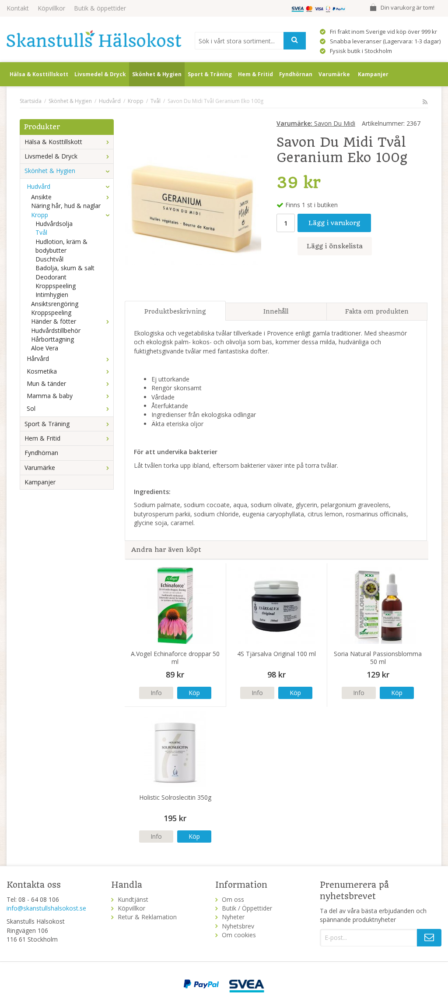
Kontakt (18, 8)
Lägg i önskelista (335, 246)
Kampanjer (373, 74)
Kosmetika (42, 371)
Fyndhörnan (295, 74)
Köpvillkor (51, 8)
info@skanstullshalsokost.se (46, 908)
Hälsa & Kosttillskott (39, 74)
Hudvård (38, 186)
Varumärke (334, 74)
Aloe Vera (44, 348)
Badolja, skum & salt (64, 268)
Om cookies (239, 935)
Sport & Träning (210, 74)
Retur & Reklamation (147, 917)
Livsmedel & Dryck (100, 74)
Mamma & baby (50, 396)
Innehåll (275, 311)
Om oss (233, 899)
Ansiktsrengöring (54, 304)
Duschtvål (49, 259)
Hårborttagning (52, 339)
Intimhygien (51, 294)
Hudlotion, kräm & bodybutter (61, 245)
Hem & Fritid (255, 74)
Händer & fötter (53, 321)
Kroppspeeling (55, 286)
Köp (194, 692)
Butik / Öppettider (247, 908)
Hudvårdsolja (54, 223)
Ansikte (41, 197)
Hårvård (38, 358)
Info (156, 692)
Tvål (41, 232)
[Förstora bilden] (193, 206)
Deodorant (50, 277)
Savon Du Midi (315, 123)
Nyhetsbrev (238, 926)
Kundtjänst (133, 899)
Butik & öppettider (100, 8)
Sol (31, 408)
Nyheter (233, 917)
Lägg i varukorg (334, 223)
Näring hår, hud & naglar (66, 205)
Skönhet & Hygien (157, 74)
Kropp (39, 215)
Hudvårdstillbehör (55, 330)
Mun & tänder (46, 383)
